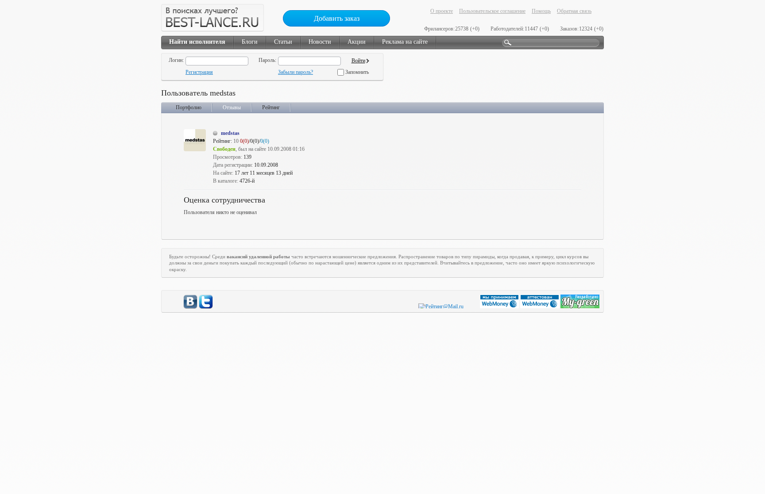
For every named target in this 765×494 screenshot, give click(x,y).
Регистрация (199, 72)
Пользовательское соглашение (492, 11)
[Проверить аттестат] (540, 306)
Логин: (176, 60)
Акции (357, 41)
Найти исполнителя (197, 41)
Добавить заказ (336, 18)
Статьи (283, 41)
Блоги (250, 41)
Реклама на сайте (405, 41)
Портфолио (188, 107)
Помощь (541, 11)
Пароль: (267, 60)
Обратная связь (574, 11)
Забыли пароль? (295, 72)
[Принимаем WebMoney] (500, 306)
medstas (230, 133)
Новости (320, 41)
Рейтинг (271, 107)
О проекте (441, 11)
